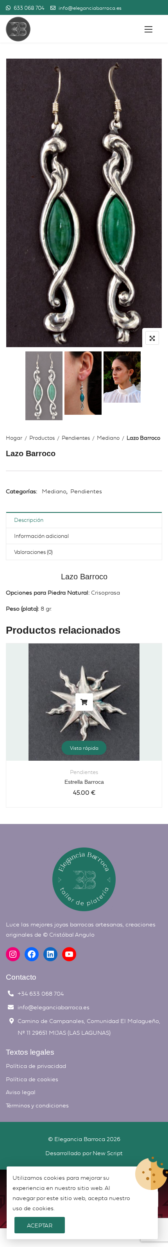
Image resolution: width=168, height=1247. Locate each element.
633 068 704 (29, 8)
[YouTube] (69, 954)
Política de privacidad (36, 1065)
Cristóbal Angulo (72, 934)
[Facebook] (32, 954)
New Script (108, 1152)
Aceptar (39, 1225)
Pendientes (76, 438)
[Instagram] (13, 954)
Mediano (108, 438)
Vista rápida (84, 748)
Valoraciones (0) (33, 552)
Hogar (14, 438)
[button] (148, 29)
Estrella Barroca (84, 782)
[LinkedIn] (50, 954)
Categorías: (21, 491)
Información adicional (41, 536)
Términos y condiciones (37, 1105)
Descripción (28, 520)
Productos (42, 438)
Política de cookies (32, 1079)
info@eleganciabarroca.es (90, 8)
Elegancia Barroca (79, 1138)
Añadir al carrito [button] (84, 702)
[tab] (84, 520)
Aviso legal (21, 1092)
